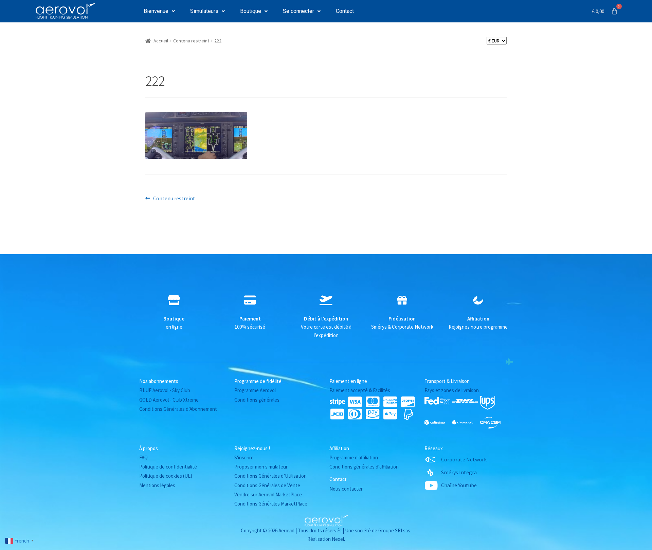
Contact (345, 11)
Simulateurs (204, 11)
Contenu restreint (191, 41)
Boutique (250, 11)
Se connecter (298, 11)
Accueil (160, 41)
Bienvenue (156, 11)
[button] (159, 11)
